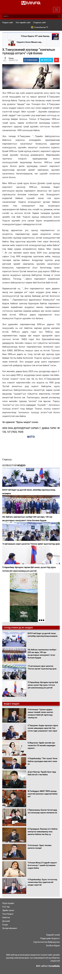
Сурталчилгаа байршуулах (46, 942)
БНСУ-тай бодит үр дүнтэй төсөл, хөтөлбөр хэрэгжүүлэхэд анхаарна (28, 492)
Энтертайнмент (9, 928)
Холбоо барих (53, 945)
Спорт (5, 924)
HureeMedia (54, 966)
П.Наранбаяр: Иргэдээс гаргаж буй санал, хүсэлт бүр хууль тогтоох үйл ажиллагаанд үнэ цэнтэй (29, 569)
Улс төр (6, 906)
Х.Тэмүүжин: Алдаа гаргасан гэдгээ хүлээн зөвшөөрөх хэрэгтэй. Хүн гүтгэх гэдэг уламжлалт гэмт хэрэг (43, 728)
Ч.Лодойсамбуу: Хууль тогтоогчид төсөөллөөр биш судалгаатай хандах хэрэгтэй (42, 882)
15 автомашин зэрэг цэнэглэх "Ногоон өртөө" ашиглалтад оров (31, 544)
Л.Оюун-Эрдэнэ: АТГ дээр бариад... (35, 36)
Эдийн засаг (8, 910)
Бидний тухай (53, 935)
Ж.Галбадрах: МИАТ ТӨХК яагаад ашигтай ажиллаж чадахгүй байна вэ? (42, 794)
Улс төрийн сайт (23, 22)
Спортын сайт (39, 22)
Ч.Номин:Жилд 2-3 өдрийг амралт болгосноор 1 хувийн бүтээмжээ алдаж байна (42, 865)
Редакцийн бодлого (50, 938)
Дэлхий (6, 921)
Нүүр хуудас (8, 903)
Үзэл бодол (7, 914)
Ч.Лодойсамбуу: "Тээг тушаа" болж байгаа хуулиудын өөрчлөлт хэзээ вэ (42, 761)
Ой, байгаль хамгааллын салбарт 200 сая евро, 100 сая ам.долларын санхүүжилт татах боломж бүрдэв (27, 519)
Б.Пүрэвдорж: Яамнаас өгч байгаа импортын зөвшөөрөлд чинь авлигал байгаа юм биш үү (42, 831)
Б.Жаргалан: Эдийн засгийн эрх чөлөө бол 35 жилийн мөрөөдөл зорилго (41, 745)
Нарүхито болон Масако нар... (30, 42)
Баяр (11, 58)
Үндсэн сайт (7, 22)
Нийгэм (6, 917)
